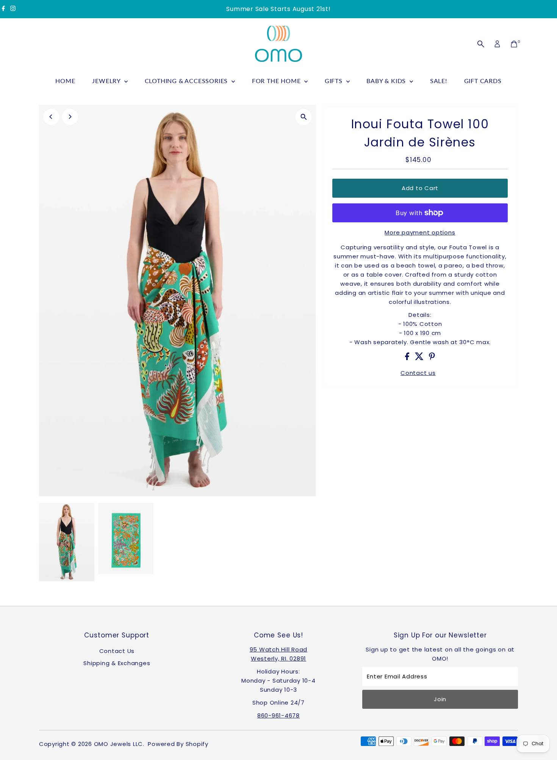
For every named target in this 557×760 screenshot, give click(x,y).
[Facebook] (3, 9)
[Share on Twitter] (420, 358)
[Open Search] (480, 44)
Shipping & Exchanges (116, 663)
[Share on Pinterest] (432, 358)
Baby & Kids (387, 80)
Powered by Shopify (178, 744)
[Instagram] (12, 9)
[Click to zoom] (303, 117)
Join (440, 699)
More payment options (420, 232)
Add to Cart (420, 188)
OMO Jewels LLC (118, 744)
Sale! (438, 80)
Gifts (334, 80)
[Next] (69, 116)
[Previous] (51, 116)
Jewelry (107, 80)
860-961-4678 (278, 715)
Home (65, 80)
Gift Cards (483, 80)
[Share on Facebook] (408, 358)
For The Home (277, 80)
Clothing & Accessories (187, 80)
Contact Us (117, 651)
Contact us (418, 373)
